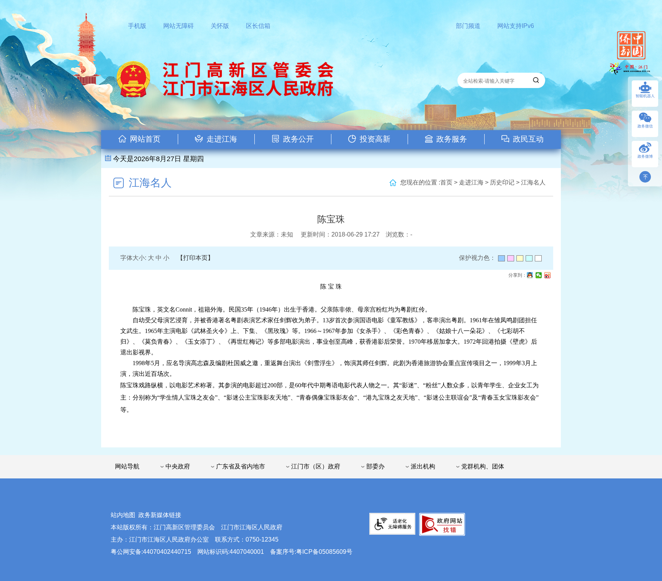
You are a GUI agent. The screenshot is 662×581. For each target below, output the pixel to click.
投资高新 (375, 139)
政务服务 (451, 139)
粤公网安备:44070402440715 (151, 551)
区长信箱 (258, 26)
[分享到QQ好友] (530, 275)
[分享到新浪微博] (547, 275)
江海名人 (150, 183)
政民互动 (528, 139)
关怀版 (220, 26)
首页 (446, 182)
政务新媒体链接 (159, 515)
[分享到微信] (539, 275)
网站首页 (145, 139)
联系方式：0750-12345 (247, 539)
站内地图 (123, 515)
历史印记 (502, 182)
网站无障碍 (178, 26)
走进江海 (221, 139)
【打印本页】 (195, 258)
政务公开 (298, 139)
